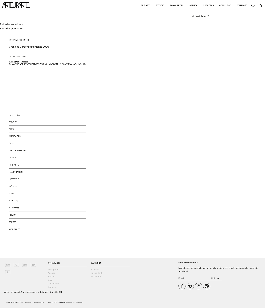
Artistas (95, 269)
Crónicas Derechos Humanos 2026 (29, 46)
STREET (12, 222)
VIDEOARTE (14, 229)
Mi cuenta (96, 276)
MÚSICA (13, 186)
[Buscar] (253, 5)
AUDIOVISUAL (15, 136)
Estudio (51, 276)
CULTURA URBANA (18, 150)
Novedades (14, 208)
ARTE (11, 129)
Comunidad (53, 283)
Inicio (194, 16)
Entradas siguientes (11, 28)
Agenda (51, 273)
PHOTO (12, 215)
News (11, 193)
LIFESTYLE (14, 179)
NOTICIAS (13, 201)
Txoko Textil (97, 273)
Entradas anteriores (11, 24)
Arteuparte (53, 269)
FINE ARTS (14, 165)
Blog (50, 280)
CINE (11, 143)
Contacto (52, 287)
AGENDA (13, 122)
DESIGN (12, 158)
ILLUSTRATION (16, 172)
